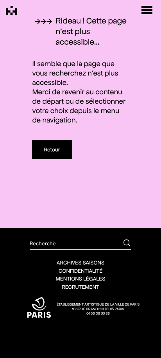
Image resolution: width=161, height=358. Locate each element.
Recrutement (80, 287)
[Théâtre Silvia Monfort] (11, 10)
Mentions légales (81, 278)
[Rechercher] (121, 244)
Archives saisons (80, 262)
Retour (52, 149)
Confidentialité (80, 271)
